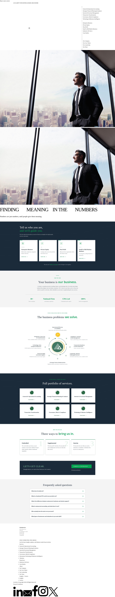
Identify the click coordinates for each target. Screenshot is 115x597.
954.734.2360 (22, 534)
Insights (21, 578)
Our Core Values (23, 570)
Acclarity (15, 582)
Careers (21, 580)
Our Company (23, 568)
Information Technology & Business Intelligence (31, 556)
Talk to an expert (54, 264)
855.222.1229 (22, 532)
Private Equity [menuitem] (86, 25)
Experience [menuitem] (85, 21)
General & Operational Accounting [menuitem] (91, 9)
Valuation (22, 558)
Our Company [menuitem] (86, 41)
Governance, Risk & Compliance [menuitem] (90, 17)
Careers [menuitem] (85, 37)
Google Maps (22, 535)
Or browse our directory (76, 470)
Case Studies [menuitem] (86, 33)
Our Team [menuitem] (85, 47)
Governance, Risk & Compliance (27, 554)
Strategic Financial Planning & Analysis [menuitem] (92, 11)
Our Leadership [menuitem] (86, 45)
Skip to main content (5, 1)
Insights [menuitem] (85, 35)
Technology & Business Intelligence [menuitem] (91, 19)
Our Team (22, 574)
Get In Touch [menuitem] (86, 49)
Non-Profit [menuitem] (85, 27)
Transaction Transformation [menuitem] (89, 15)
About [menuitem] (84, 39)
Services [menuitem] (85, 7)
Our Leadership (23, 572)
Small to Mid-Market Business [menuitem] (90, 29)
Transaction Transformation (26, 552)
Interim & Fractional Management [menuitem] (91, 13)
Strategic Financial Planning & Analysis (29, 548)
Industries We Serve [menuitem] (87, 31)
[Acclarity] (21, 28)
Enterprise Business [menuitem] (87, 23)
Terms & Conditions (18, 584)
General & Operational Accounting (28, 546)
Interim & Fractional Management (28, 550)
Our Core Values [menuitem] (87, 43)
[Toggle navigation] (29, 28)
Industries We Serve (24, 562)
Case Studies (23, 564)
